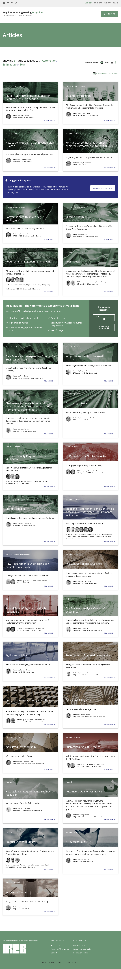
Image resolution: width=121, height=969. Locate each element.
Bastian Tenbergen (79, 534)
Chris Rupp (28, 628)
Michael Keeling (32, 481)
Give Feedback (79, 945)
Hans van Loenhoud (87, 418)
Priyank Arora (25, 376)
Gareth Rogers (25, 808)
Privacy (60, 962)
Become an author (80, 953)
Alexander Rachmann (20, 865)
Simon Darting (101, 282)
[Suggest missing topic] (12, 3)
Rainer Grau (84, 234)
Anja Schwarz (97, 471)
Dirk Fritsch (100, 764)
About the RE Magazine (60, 949)
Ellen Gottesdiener (26, 762)
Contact (54, 953)
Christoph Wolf (85, 628)
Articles (88, 3)
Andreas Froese (71, 537)
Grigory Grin (84, 371)
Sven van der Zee (86, 673)
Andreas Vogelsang (94, 534)
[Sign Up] (4, 3)
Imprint (52, 962)
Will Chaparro (43, 481)
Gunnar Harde (25, 670)
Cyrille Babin (24, 115)
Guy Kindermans (25, 160)
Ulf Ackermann (89, 764)
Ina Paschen (28, 720)
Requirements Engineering (23, 13)
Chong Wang (41, 285)
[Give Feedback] (8, 3)
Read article (48, 120)
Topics (111, 14)
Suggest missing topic (102, 188)
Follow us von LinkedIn (103, 317)
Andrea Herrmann (19, 285)
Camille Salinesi (25, 234)
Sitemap (43, 962)
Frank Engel (45, 865)
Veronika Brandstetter (103, 537)
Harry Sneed (84, 815)
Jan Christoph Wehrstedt (86, 537)
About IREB (55, 945)
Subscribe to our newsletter (103, 327)
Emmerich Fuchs (39, 720)
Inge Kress (88, 471)
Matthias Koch (42, 581)
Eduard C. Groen (30, 581)
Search (115, 3)
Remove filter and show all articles (106, 74)
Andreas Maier (89, 282)
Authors (107, 3)
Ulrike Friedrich (38, 628)
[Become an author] (16, 3)
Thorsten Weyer (107, 534)
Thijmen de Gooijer (19, 481)
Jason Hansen (25, 429)
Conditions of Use (72, 962)
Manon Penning (25, 523)
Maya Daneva (31, 285)
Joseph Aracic (84, 859)
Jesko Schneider (34, 865)
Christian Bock (85, 113)
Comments (98, 3)
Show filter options (91, 62)
